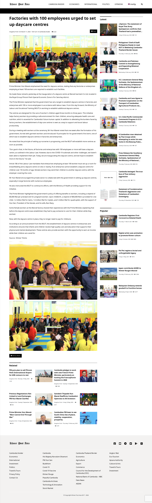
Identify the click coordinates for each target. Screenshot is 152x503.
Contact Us (13, 478)
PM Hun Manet (16, 355)
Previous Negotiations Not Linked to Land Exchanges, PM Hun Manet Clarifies (20, 396)
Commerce (80, 467)
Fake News (80, 480)
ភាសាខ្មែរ (133, 4)
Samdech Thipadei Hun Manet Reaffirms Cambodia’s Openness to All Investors (66, 396)
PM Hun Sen (47, 460)
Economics (74, 4)
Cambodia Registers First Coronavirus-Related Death (130, 216)
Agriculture (80, 460)
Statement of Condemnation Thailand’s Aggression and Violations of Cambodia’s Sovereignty (130, 193)
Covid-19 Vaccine (49, 471)
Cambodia (47, 453)
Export (78, 464)
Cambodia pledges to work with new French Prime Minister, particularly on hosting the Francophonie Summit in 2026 (65, 375)
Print (94, 31)
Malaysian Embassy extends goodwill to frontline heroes (130, 287)
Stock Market (48, 488)
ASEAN (78, 484)
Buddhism (47, 464)
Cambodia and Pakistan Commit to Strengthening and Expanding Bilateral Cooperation (129, 65)
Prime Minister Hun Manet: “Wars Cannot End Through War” (20, 414)
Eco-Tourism (114, 457)
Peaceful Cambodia (50, 478)
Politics (106, 4)
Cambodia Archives (50, 481)
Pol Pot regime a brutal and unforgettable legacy (130, 251)
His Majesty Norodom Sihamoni (55, 457)
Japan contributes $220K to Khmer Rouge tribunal (130, 269)
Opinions (119, 4)
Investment (13, 464)
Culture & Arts (114, 464)
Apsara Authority (116, 460)
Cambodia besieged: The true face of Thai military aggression (131, 174)
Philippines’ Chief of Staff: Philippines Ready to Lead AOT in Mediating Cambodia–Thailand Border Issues (131, 46)
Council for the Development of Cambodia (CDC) (88, 472)
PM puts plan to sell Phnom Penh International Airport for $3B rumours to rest (20, 372)
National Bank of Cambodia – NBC (89, 477)
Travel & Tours (14, 471)
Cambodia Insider (56, 4)
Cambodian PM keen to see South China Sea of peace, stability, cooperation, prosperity (65, 416)
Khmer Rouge (48, 474)
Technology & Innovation (52, 485)
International (90, 4)
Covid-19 (46, 467)
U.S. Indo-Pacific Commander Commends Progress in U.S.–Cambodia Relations (131, 119)
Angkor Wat (114, 453)
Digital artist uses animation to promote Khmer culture (131, 234)
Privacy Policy (14, 474)
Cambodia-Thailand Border (86, 453)
